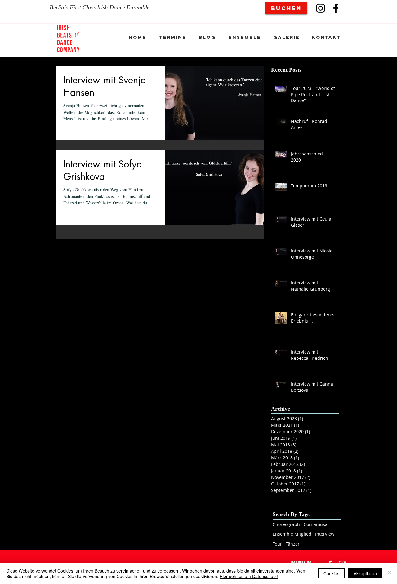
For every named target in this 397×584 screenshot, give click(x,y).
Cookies (331, 573)
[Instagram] (320, 8)
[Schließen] (389, 573)
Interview (324, 534)
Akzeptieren (365, 573)
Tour (277, 544)
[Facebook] (336, 8)
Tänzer (293, 544)
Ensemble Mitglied (292, 534)
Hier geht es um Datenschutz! (249, 576)
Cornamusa (316, 524)
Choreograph (286, 524)
